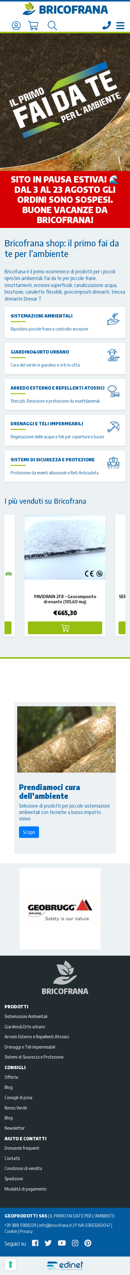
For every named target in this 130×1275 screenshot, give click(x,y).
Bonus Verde (16, 1107)
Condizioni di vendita (23, 1168)
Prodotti (16, 1006)
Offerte (11, 1077)
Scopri (29, 832)
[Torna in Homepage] (65, 9)
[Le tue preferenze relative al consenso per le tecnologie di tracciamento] (10, 1264)
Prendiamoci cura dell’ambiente (49, 791)
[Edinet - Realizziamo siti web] (65, 1265)
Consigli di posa (18, 1097)
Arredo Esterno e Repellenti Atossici (58, 387)
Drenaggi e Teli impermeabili (47, 423)
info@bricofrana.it (55, 1225)
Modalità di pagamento (26, 1188)
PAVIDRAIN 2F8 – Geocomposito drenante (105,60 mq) (65, 599)
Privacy (26, 1231)
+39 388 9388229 (20, 1225)
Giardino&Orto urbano (40, 351)
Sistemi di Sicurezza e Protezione (53, 459)
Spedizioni (14, 1178)
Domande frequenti (22, 1148)
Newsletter (15, 1128)
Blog (9, 1087)
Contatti (12, 1158)
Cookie (11, 1231)
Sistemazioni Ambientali (42, 315)
